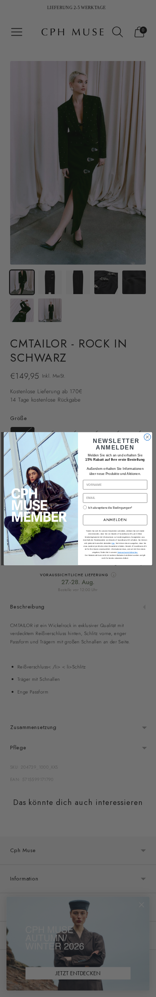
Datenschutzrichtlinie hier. (128, 552)
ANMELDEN (115, 519)
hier (113, 543)
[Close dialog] (147, 437)
